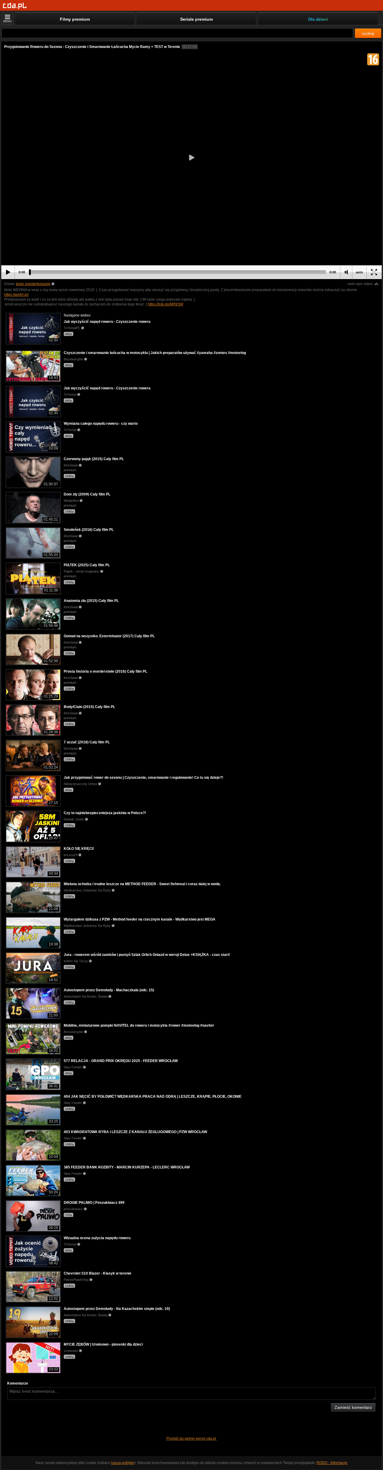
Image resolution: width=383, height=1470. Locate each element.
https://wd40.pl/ (16, 295)
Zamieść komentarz (353, 1407)
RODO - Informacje (332, 1463)
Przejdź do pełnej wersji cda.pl (191, 1438)
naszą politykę (122, 1463)
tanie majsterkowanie (33, 284)
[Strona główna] (15, 6)
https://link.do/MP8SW (165, 304)
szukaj (368, 33)
